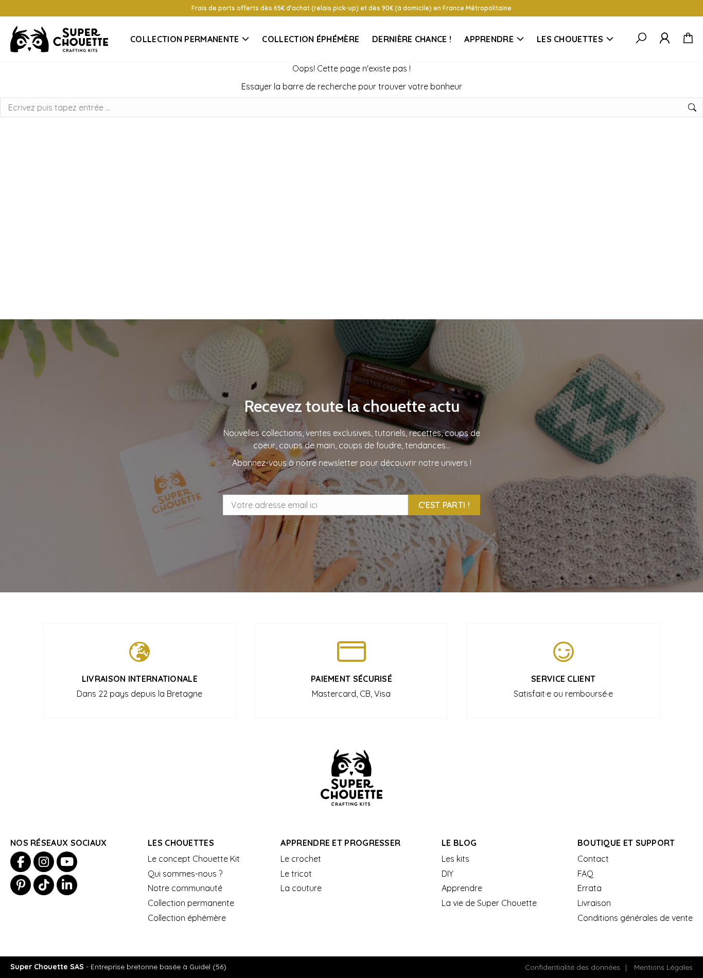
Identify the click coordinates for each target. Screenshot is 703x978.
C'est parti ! (444, 505)
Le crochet (300, 859)
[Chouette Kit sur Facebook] (20, 862)
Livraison (594, 903)
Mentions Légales (663, 967)
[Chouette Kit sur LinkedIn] (67, 885)
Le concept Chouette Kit (194, 859)
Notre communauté (185, 888)
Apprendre (489, 39)
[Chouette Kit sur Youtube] (67, 862)
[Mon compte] (665, 38)
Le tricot (296, 873)
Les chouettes (570, 39)
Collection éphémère (310, 39)
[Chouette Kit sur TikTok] (43, 885)
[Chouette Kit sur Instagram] (43, 862)
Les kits (455, 859)
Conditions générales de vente (635, 918)
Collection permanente (184, 39)
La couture (301, 888)
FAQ (585, 873)
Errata (589, 888)
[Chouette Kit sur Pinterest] (20, 885)
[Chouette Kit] (59, 39)
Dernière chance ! (411, 39)
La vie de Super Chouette (489, 903)
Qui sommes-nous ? (185, 873)
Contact (593, 859)
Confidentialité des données (572, 967)
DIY (447, 873)
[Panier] (688, 38)
